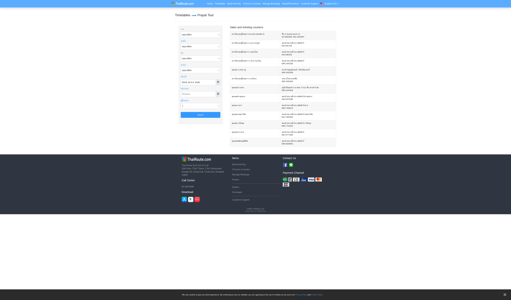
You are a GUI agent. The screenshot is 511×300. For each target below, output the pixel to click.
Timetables (220, 4)
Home (210, 4)
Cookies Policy (261, 211)
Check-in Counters (252, 4)
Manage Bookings (271, 4)
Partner (235, 187)
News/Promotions (290, 4)
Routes (235, 179)
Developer (237, 192)
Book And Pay (234, 4)
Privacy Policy (301, 295)
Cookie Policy (317, 295)
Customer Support (309, 4)
